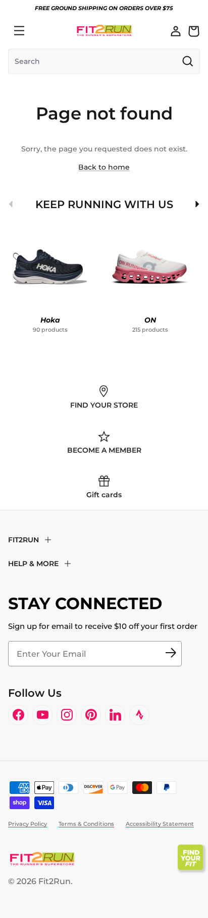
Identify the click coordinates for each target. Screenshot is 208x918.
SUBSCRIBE (171, 653)
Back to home (104, 167)
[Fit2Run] (104, 30)
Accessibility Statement (160, 823)
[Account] (176, 31)
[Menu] (19, 31)
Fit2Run (54, 881)
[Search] (41, 31)
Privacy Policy (27, 823)
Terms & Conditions (86, 823)
